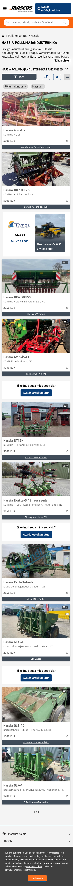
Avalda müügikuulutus (50, 8)
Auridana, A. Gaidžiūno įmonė (36, 146)
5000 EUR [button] (9, 201)
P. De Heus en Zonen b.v (36, 802)
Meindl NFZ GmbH (36, 598)
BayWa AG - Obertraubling (36, 742)
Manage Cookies (34, 866)
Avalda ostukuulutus (36, 393)
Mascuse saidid (17, 834)
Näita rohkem (62, 60)
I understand (37, 878)
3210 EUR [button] (9, 368)
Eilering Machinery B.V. (36, 517)
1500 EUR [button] (9, 736)
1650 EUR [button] (9, 511)
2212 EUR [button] (9, 653)
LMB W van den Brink (36, 457)
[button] (19, 77)
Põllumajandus (17, 36)
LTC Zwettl (36, 658)
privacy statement (13, 870)
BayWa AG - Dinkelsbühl (36, 206)
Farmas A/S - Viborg (36, 373)
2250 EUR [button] (9, 308)
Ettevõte (8, 841)
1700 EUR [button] (9, 796)
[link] (36, 109)
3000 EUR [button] (9, 141)
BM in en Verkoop (36, 313)
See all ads (21, 241)
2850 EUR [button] (9, 593)
